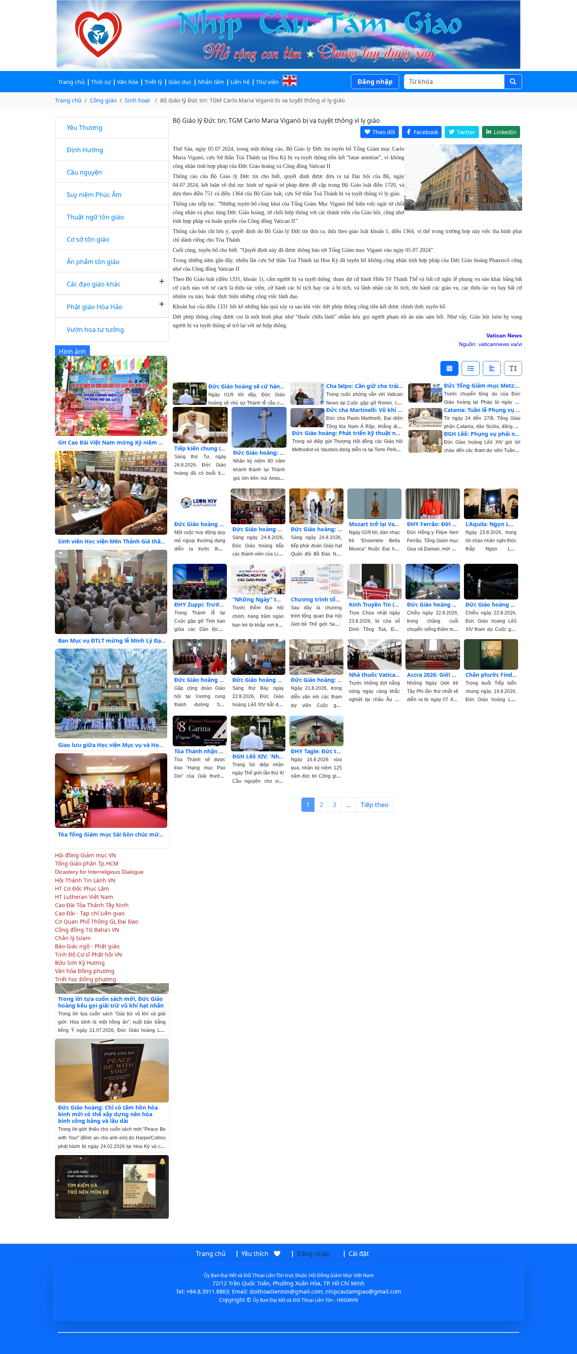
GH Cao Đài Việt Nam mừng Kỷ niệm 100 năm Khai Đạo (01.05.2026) (149, 442)
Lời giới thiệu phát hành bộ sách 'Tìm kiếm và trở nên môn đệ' (109, 1206)
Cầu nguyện (84, 172)
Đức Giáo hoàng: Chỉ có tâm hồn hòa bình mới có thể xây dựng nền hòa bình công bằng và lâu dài (108, 1093)
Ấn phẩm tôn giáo (93, 261)
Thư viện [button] (267, 82)
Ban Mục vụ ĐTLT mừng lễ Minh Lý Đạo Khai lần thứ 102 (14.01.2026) (151, 640)
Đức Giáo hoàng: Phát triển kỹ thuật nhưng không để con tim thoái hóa (390, 433)
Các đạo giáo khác (94, 284)
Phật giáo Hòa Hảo (94, 307)
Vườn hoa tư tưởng (95, 329)
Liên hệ (240, 82)
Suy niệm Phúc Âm (94, 194)
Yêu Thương (84, 127)
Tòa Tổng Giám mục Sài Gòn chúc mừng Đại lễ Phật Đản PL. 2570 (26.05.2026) (162, 834)
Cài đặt (359, 1253)
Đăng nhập (375, 81)
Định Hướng (85, 150)
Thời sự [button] (101, 82)
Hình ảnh (72, 351)
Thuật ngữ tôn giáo (95, 217)
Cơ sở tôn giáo (88, 239)
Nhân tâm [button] (211, 82)
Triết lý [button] (153, 82)
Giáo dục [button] (180, 82)
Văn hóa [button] (127, 82)
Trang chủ (71, 82)
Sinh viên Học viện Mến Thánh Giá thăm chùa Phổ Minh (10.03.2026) (150, 541)
